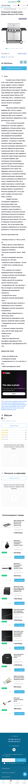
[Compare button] (25, 62)
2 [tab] (9, 48)
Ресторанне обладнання (10, 8)
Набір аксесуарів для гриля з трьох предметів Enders (19, 677)
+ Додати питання (14, 478)
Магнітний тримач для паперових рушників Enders (19, 611)
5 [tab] (16, 48)
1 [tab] (6, 48)
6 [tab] (19, 48)
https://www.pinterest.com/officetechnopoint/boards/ (14, 749)
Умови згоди (13, 763)
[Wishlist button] (21, 62)
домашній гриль (17, 401)
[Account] (26, 2)
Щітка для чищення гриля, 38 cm (18, 699)
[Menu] (2, 2)
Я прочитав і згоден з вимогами (15, 763)
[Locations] (23, 2)
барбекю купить (11, 409)
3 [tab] (11, 48)
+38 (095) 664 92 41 (14, 741)
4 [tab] (14, 48)
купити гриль (8, 401)
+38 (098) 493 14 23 (14, 739)
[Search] (5, 2)
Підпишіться (21, 760)
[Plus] (10, 557)
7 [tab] (21, 48)
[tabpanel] (14, 34)
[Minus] (3, 557)
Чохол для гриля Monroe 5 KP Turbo (18, 656)
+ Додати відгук (13, 425)
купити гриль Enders (11, 406)
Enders (24, 53)
